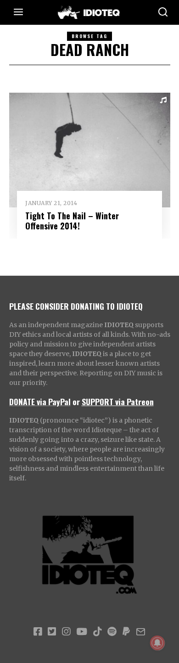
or (76, 401)
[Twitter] (51, 631)
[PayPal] (126, 631)
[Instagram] (66, 631)
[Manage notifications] (157, 642)
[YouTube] (82, 631)
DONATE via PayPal (40, 401)
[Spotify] (112, 631)
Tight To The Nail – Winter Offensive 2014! (72, 220)
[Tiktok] (97, 631)
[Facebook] (37, 631)
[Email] (141, 631)
